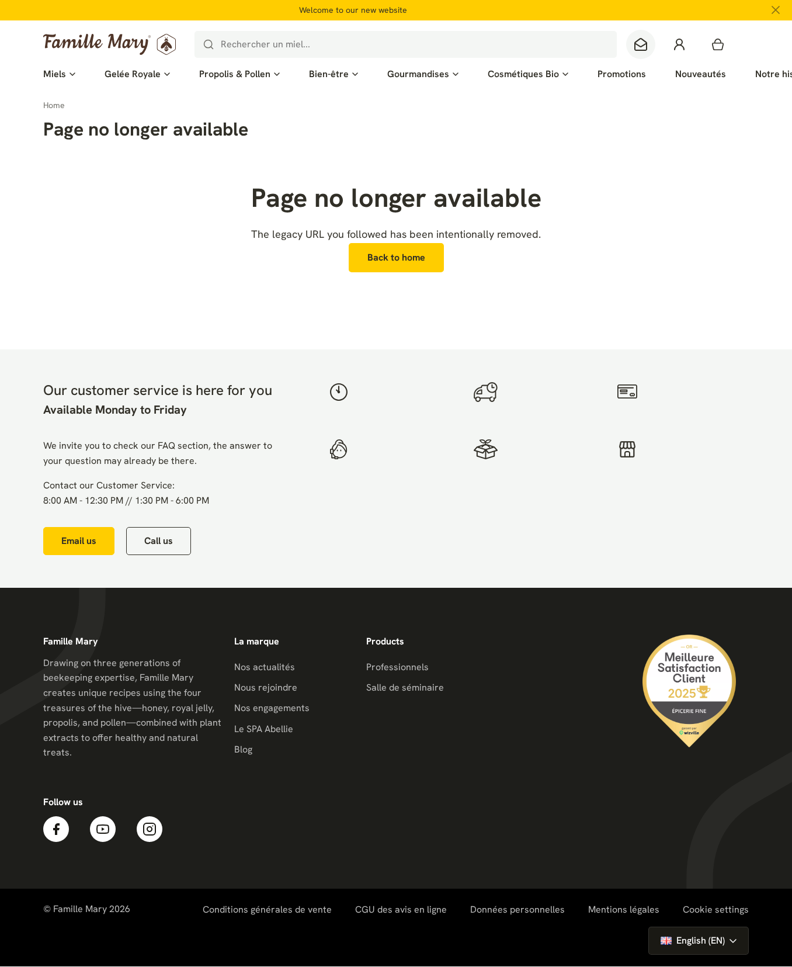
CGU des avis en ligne (401, 909)
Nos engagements (272, 708)
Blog (243, 749)
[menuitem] (59, 74)
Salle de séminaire (405, 687)
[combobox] (405, 44)
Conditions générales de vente (267, 909)
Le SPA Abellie (263, 729)
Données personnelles (517, 909)
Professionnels (397, 667)
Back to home (396, 257)
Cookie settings (716, 910)
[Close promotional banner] (776, 10)
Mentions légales (623, 909)
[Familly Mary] (109, 44)
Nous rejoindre (265, 687)
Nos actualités (264, 667)
